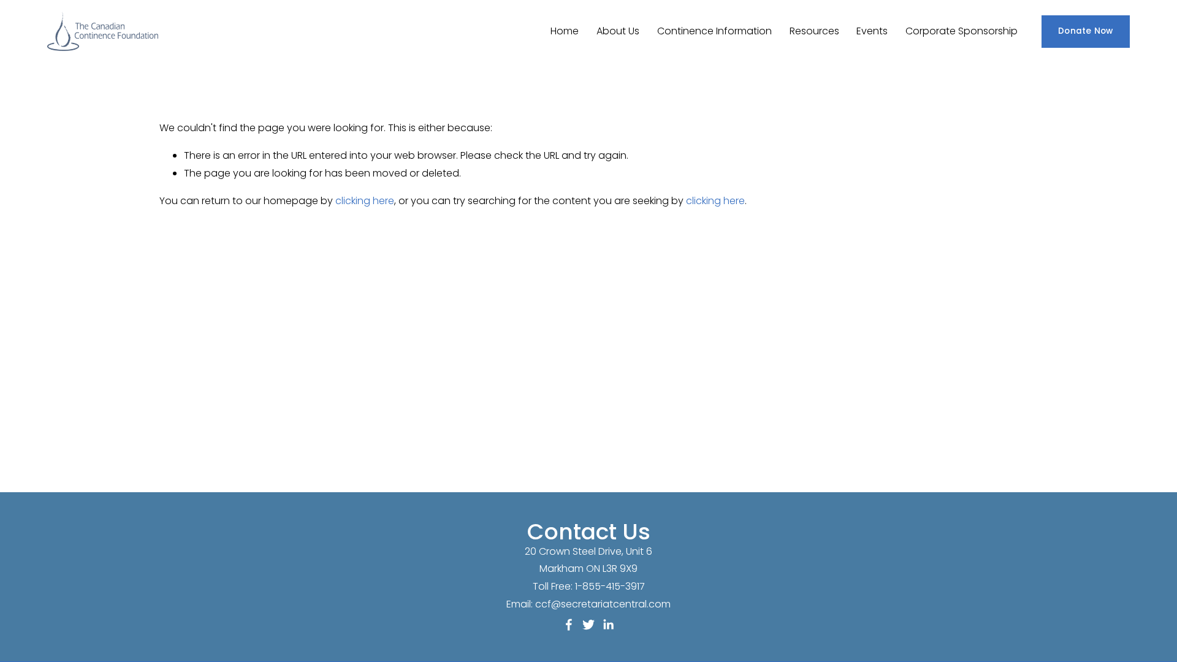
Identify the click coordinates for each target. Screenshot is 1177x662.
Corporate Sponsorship (961, 31)
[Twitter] (588, 624)
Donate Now (1085, 31)
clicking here (364, 201)
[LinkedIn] (608, 624)
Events (872, 31)
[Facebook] (569, 624)
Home (564, 31)
